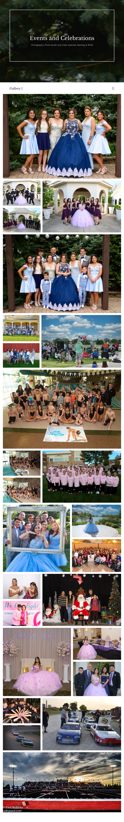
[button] (113, 88)
